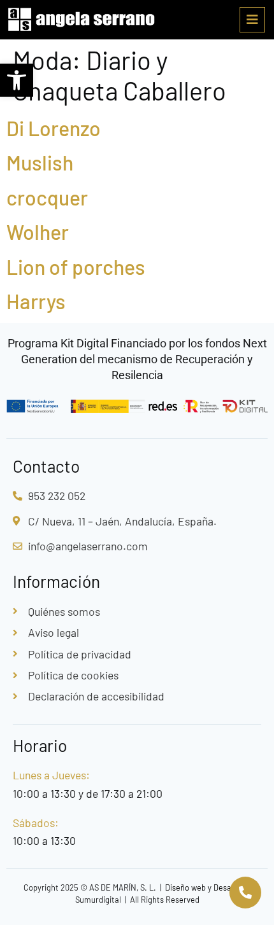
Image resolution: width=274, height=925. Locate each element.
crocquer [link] (47, 197)
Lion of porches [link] (75, 266)
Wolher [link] (37, 231)
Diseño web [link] (185, 887)
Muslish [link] (39, 162)
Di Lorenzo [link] (53, 128)
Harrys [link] (36, 301)
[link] (16, 80)
